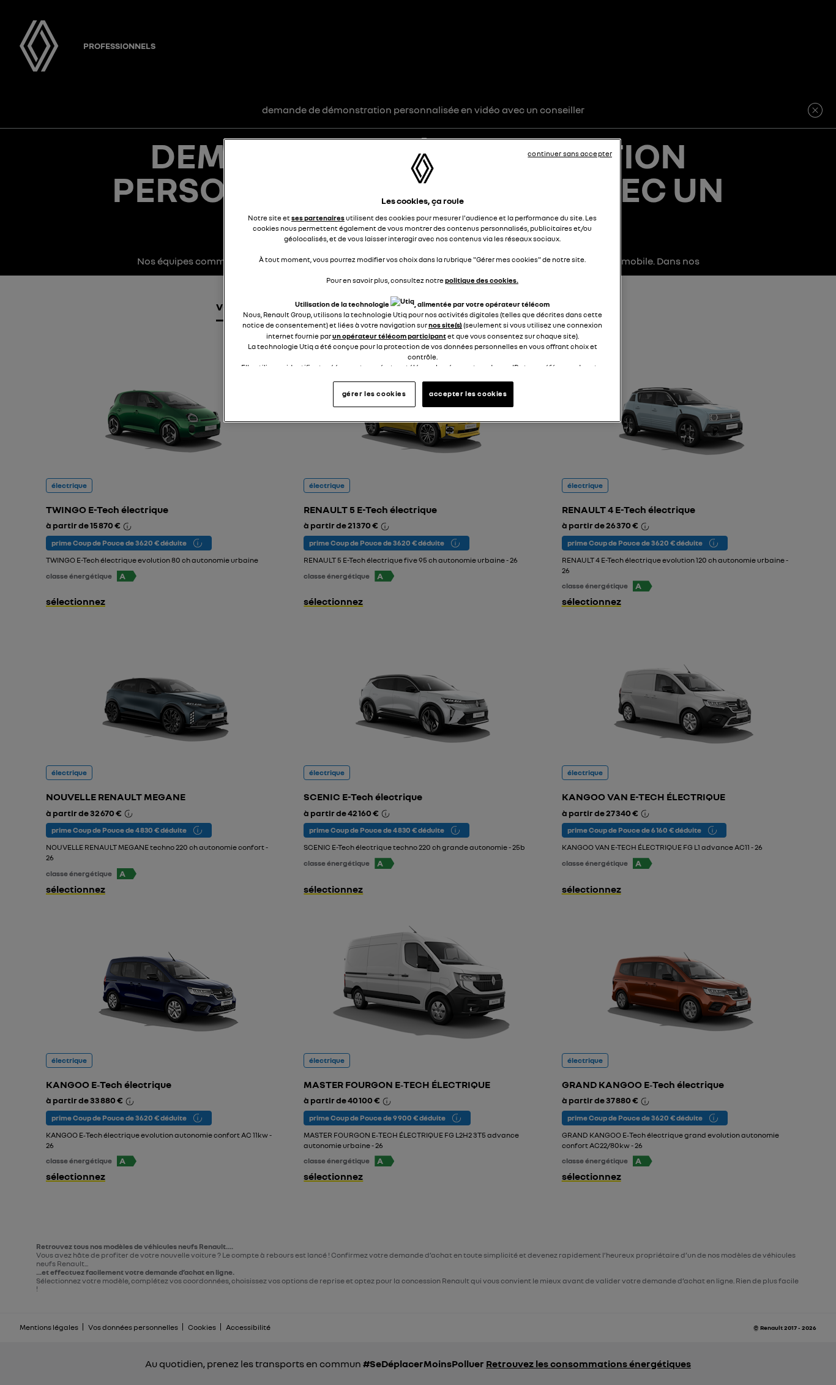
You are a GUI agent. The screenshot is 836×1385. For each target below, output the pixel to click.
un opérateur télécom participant (389, 336)
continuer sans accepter (570, 153)
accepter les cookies (468, 393)
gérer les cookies (374, 393)
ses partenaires (318, 218)
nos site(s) (445, 325)
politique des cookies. (481, 280)
